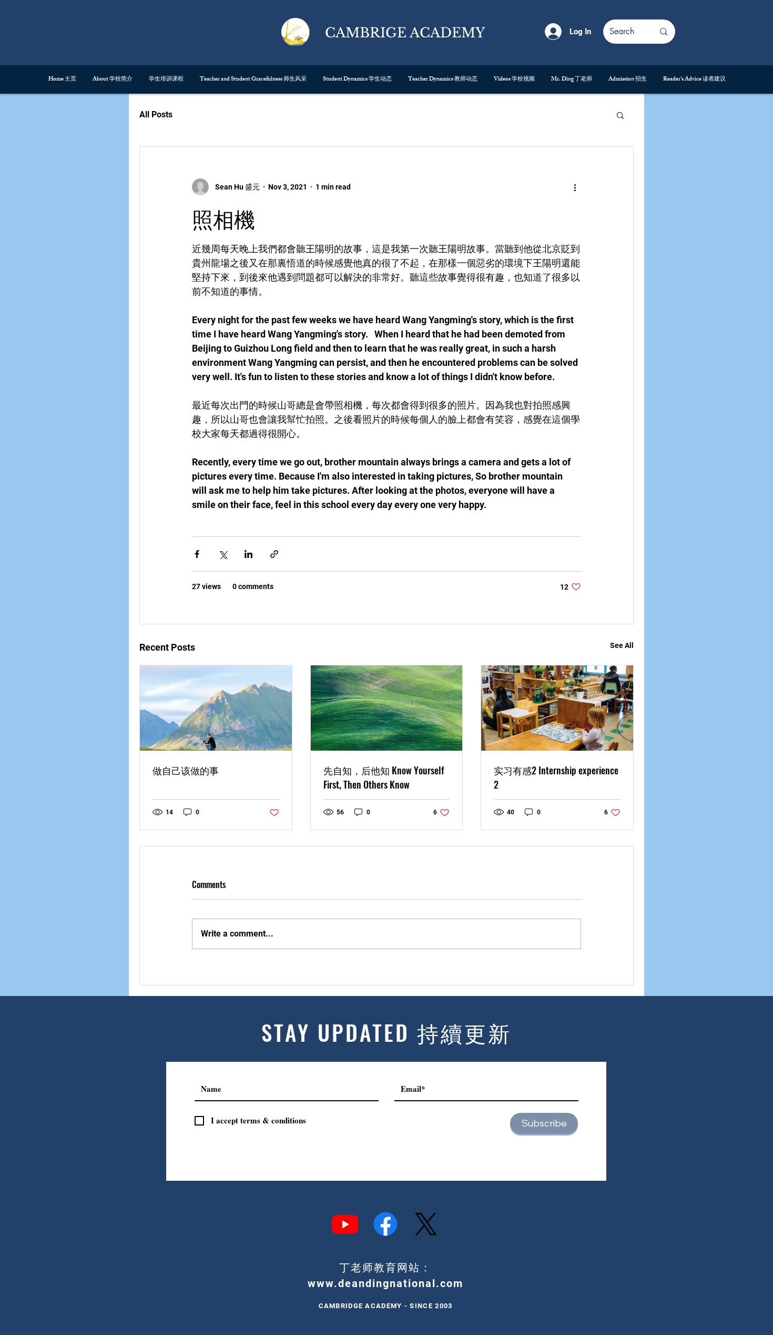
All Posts (155, 114)
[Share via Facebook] (197, 554)
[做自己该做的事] (216, 708)
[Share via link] (274, 554)
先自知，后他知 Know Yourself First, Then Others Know (383, 777)
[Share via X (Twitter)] (223, 554)
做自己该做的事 (185, 770)
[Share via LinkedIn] (248, 554)
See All (622, 645)
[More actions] (574, 187)
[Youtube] (345, 1224)
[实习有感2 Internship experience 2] (557, 708)
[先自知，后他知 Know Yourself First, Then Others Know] (387, 708)
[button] (620, 115)
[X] (426, 1224)
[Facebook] (385, 1224)
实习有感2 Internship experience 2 (556, 777)
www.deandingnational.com (385, 1283)
